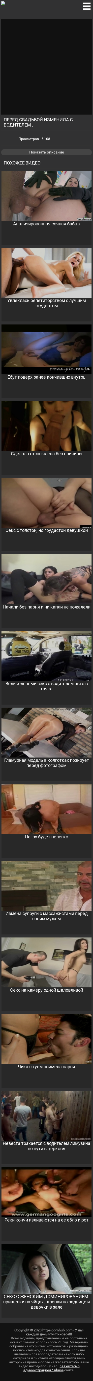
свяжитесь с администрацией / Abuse (51, 1368)
